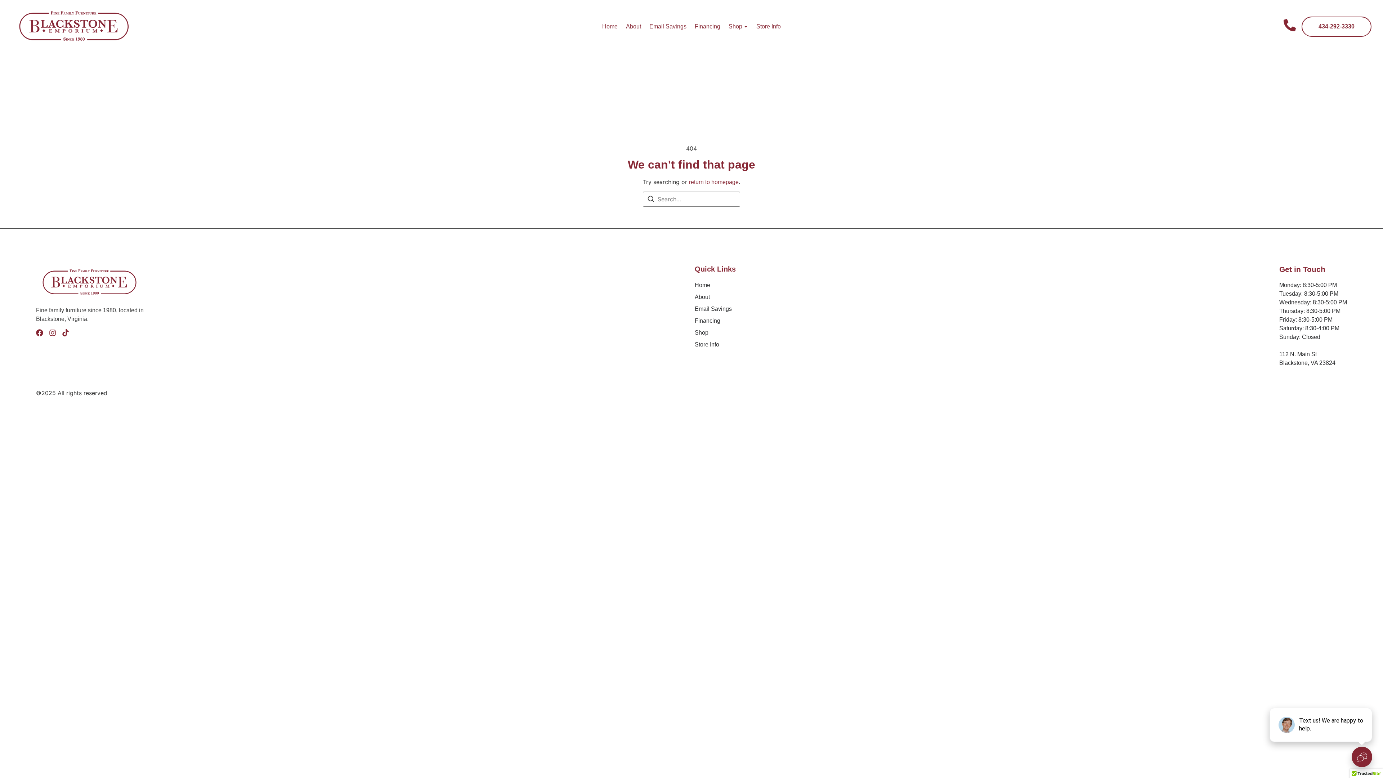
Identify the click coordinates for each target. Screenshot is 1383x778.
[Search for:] (691, 199)
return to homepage (714, 182)
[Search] (650, 199)
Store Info (768, 26)
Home (610, 26)
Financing (707, 26)
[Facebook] (39, 332)
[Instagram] (52, 332)
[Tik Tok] (65, 332)
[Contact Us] (1290, 26)
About (633, 26)
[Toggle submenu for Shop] (745, 26)
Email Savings (667, 26)
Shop (735, 26)
